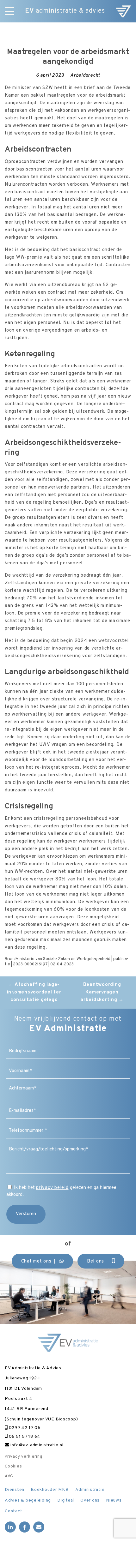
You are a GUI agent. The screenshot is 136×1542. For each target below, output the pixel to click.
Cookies (13, 1466)
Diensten (14, 1489)
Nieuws (114, 1500)
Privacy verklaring (23, 1456)
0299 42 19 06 (24, 1428)
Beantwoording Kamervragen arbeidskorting (102, 992)
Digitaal (65, 1500)
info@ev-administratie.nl (36, 1445)
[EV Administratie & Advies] (123, 11)
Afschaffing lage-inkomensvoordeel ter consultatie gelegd (34, 992)
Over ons (90, 1500)
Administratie (90, 1489)
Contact (13, 1511)
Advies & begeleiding (28, 1500)
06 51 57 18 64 (24, 1436)
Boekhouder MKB (50, 1489)
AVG (9, 1476)
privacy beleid (52, 1188)
